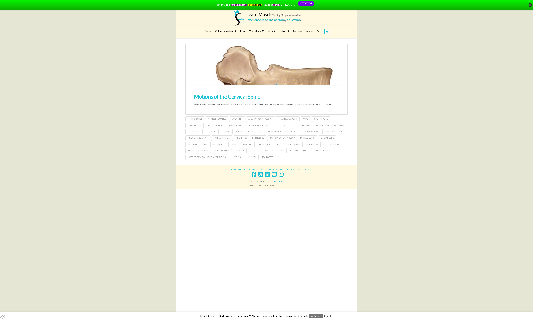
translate (251, 157)
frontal (239, 131)
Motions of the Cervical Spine (227, 96)
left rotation (219, 144)
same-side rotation (273, 151)
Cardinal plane (320, 119)
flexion (225, 131)
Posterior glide (332, 144)
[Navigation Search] (318, 32)
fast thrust (210, 131)
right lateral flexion (198, 151)
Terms (300, 169)
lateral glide (327, 138)
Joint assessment (222, 138)
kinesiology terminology (282, 138)
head (293, 131)
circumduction (214, 125)
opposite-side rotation (287, 144)
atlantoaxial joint (287, 119)
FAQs (306, 169)
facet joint (193, 131)
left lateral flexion (197, 144)
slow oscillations (323, 151)
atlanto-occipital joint (260, 119)
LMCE (233, 169)
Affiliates (281, 169)
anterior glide (195, 119)
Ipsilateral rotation (198, 138)
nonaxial (246, 144)
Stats (271, 169)
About (255, 169)
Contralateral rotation (259, 125)
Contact (263, 169)
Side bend (293, 151)
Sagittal (254, 151)
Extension (339, 125)
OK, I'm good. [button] (315, 316)
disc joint (306, 125)
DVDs (240, 169)
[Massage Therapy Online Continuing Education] (266, 18)
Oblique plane (263, 144)
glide (250, 131)
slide (305, 151)
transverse (267, 157)
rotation (239, 151)
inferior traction (334, 131)
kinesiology (258, 138)
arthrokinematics (217, 119)
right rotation (221, 151)
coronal (281, 125)
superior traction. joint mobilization (207, 157)
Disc (293, 125)
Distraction (322, 125)
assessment (237, 119)
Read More (329, 316)
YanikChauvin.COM (274, 181)
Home (227, 169)
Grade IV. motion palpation (272, 131)
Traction (236, 157)
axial (305, 119)
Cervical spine (194, 125)
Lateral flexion (307, 138)
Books (247, 169)
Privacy (291, 169)
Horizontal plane (310, 131)
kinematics (241, 138)
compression (234, 125)
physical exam (311, 144)
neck (234, 144)
